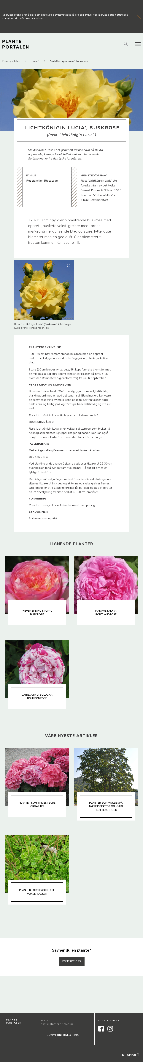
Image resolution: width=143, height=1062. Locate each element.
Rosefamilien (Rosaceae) (42, 181)
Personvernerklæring (60, 1035)
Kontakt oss (71, 961)
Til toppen (128, 1055)
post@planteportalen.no (57, 1024)
